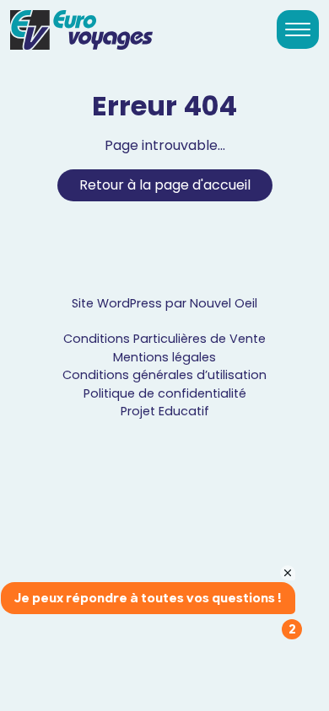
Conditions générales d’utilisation (164, 374)
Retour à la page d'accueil (165, 185)
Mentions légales (164, 357)
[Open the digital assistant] (255, 658)
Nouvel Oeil (223, 303)
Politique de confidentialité (165, 393)
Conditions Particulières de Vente (164, 338)
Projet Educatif (165, 411)
